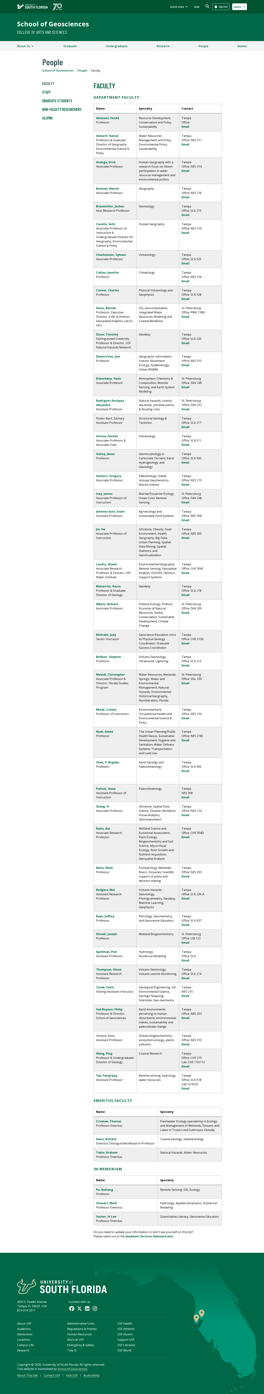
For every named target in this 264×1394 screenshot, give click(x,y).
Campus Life (25, 1345)
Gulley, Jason (105, 454)
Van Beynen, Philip (109, 1009)
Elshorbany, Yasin (108, 379)
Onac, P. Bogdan (107, 762)
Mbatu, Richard (107, 604)
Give (196, 6)
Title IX (72, 1350)
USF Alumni (125, 1334)
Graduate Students (57, 100)
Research (163, 46)
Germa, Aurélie (107, 436)
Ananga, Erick (106, 162)
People (203, 46)
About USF (24, 1323)
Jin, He (100, 529)
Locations (23, 1340)
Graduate (70, 46)
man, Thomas (111, 1121)
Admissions (24, 1334)
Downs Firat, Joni (108, 356)
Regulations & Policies (82, 1329)
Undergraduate (117, 46)
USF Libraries (126, 1345)
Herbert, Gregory (108, 476)
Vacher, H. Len (106, 1217)
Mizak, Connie (106, 710)
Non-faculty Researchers (61, 109)
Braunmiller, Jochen (110, 206)
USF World (124, 1350)
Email (185, 127)
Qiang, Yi (102, 806)
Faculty (48, 83)
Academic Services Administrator (149, 1236)
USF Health (124, 1323)
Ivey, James (104, 494)
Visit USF (72, 1375)
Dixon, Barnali (106, 308)
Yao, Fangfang (106, 1076)
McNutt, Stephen (108, 657)
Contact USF (52, 1375)
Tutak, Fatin (105, 987)
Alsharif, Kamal (107, 136)
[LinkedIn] (87, 1308)
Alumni (242, 46)
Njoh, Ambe (104, 732)
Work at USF (75, 1340)
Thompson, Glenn (108, 969)
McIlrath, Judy (106, 635)
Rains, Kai (103, 828)
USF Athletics (126, 1329)
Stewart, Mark (106, 1203)
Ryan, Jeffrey (105, 916)
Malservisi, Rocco (108, 586)
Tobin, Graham (107, 1152)
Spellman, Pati (106, 952)
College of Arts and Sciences (42, 32)
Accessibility (91, 1375)
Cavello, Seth (105, 224)
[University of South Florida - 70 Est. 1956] (39, 7)
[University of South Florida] (62, 1286)
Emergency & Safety (80, 1345)
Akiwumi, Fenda (107, 118)
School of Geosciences (53, 24)
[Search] (207, 6)
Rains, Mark (104, 868)
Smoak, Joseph (106, 934)
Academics (24, 1329)
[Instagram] (95, 1308)
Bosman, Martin (107, 189)
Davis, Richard (106, 1139)
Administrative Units (80, 1323)
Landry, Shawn (106, 564)
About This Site (27, 1375)
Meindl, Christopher (110, 675)
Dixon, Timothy (107, 334)
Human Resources (79, 1334)
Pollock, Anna (105, 789)
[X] (79, 1308)
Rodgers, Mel (105, 890)
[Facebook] (72, 1308)
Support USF (125, 1340)
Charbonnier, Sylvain (111, 255)
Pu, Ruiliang (104, 1190)
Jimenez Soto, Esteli (110, 511)
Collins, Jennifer (107, 272)
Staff (46, 92)
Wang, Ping (104, 1053)
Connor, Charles (107, 290)
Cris (99, 1121)
